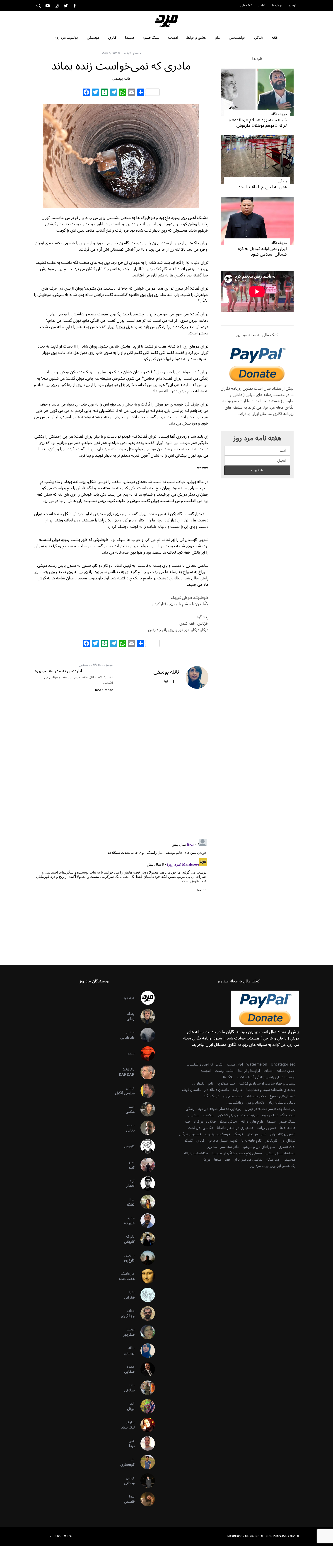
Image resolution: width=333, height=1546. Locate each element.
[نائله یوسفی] (145, 1350)
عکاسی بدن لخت (200, 1128)
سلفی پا (193, 1115)
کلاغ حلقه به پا (251, 1140)
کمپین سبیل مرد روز (223, 1140)
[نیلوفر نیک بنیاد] (145, 1425)
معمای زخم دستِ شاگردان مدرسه (237, 1153)
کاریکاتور (271, 1140)
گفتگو (189, 1140)
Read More (104, 690)
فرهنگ (238, 1134)
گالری (200, 1140)
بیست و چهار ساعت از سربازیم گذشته (267, 1083)
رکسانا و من (255, 1102)
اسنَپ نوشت (224, 1071)
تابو (210, 1083)
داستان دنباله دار (216, 1090)
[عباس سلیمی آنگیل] (145, 1090)
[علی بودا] (145, 1443)
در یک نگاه (279, 114)
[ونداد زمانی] (145, 1016)
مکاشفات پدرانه (196, 1153)
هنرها (217, 1159)
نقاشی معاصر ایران (248, 1159)
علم (264, 1134)
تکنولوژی (198, 1083)
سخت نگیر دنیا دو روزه (278, 1115)
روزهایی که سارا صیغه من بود (219, 1109)
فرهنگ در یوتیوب (217, 1134)
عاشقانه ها (287, 1128)
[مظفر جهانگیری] (145, 1313)
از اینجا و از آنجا (249, 1071)
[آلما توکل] (145, 1406)
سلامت (208, 1115)
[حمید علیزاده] (145, 1220)
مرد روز (129, 997)
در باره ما (277, 5)
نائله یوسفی (121, 78)
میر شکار (272, 1159)
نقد (227, 1159)
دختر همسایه (256, 1096)
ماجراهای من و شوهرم (259, 1147)
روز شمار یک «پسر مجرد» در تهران (270, 1109)
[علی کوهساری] (145, 1462)
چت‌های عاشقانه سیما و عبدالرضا (270, 1090)
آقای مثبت (235, 1064)
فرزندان (252, 1134)
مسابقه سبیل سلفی (280, 1153)
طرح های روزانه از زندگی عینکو (241, 1121)
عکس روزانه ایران (282, 1134)
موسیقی (289, 1159)
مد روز (212, 1147)
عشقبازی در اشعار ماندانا (235, 1128)
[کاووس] (145, 1146)
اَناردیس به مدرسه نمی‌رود (58, 671)
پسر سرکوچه (226, 1083)
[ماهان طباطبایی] (145, 1035)
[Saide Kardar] (145, 1072)
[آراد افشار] (145, 1183)
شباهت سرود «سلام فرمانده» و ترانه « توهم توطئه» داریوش (258, 122)
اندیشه (206, 1071)
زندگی (282, 181)
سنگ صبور (287, 1121)
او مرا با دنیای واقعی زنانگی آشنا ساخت (266, 1077)
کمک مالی (246, 5)
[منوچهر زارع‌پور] (145, 1258)
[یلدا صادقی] (145, 1387)
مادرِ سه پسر (229, 1147)
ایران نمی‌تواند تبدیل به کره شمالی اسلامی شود (262, 251)
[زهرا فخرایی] (145, 1295)
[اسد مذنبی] (145, 1109)
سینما (271, 1121)
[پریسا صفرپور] (145, 1332)
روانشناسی (235, 1102)
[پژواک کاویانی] (145, 1239)
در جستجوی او (233, 1096)
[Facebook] (86, 93)
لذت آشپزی (286, 1147)
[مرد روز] (145, 998)
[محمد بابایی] (145, 1128)
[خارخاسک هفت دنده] (145, 1276)
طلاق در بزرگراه (205, 1121)
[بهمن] (145, 1053)
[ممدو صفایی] (145, 1369)
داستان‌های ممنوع (282, 1096)
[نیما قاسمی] (145, 1499)
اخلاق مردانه (286, 1071)
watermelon (256, 1064)
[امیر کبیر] (145, 1165)
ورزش (206, 1159)
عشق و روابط (266, 1128)
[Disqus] (121, 769)
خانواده (237, 1090)
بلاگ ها (228, 1077)
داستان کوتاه (132, 53)
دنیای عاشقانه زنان (281, 1102)
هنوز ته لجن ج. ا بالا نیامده (263, 187)
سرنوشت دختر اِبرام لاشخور (238, 1115)
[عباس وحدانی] (145, 1480)
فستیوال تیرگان (190, 1134)
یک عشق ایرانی (283, 1166)
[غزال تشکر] (145, 1202)
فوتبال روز (288, 1140)
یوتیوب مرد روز (261, 1166)
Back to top (63, 1536)
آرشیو (292, 5)
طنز (187, 1121)
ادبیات (268, 1071)
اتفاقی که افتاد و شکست (204, 1064)
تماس (261, 5)
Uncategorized (283, 1064)
